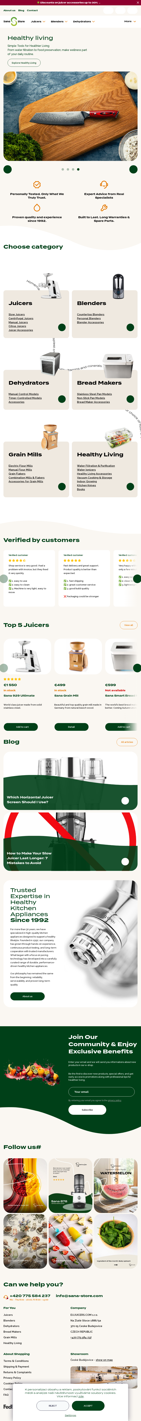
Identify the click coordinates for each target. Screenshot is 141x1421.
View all (126, 623)
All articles (124, 739)
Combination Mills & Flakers (27, 476)
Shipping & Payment (16, 1374)
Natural (95, 676)
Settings (69, 1415)
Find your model (20, 54)
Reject (51, 1405)
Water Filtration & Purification (95, 464)
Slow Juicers (17, 312)
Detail (70, 724)
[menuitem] (39, 22)
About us (9, 10)
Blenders (90, 302)
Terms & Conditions (16, 1368)
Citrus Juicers (17, 324)
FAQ (6, 1402)
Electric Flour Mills (21, 464)
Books (80, 487)
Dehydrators (29, 381)
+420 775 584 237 (30, 1303)
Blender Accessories (89, 320)
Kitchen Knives (85, 483)
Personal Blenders (88, 316)
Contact (32, 10)
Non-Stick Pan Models (90, 396)
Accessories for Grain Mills (26, 479)
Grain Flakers (17, 472)
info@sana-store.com (79, 1303)
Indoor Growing (86, 479)
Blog (21, 10)
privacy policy (114, 1109)
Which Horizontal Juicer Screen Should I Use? (30, 797)
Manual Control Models (24, 392)
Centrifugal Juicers (21, 316)
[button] (7, 168)
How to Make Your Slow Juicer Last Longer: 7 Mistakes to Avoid (29, 855)
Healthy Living (99, 453)
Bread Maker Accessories (92, 400)
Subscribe (87, 1118)
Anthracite (99, 676)
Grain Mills (25, 453)
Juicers (20, 302)
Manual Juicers (18, 320)
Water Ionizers (85, 468)
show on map (103, 1367)
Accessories (16, 400)
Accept (87, 1405)
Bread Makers (98, 381)
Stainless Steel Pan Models (93, 392)
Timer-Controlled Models (25, 396)
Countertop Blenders (89, 312)
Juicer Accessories (21, 328)
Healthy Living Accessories (93, 472)
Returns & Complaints (17, 1380)
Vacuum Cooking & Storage (93, 476)
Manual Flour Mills (20, 468)
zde (79, 1396)
